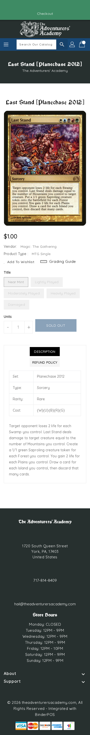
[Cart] (83, 44)
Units (8, 316)
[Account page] (73, 44)
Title (7, 272)
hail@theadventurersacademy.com (45, 604)
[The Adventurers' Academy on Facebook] (40, 6)
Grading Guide (62, 261)
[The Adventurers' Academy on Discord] (50, 6)
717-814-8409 (45, 580)
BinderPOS (45, 714)
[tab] (45, 351)
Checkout (45, 13)
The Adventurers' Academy (45, 70)
